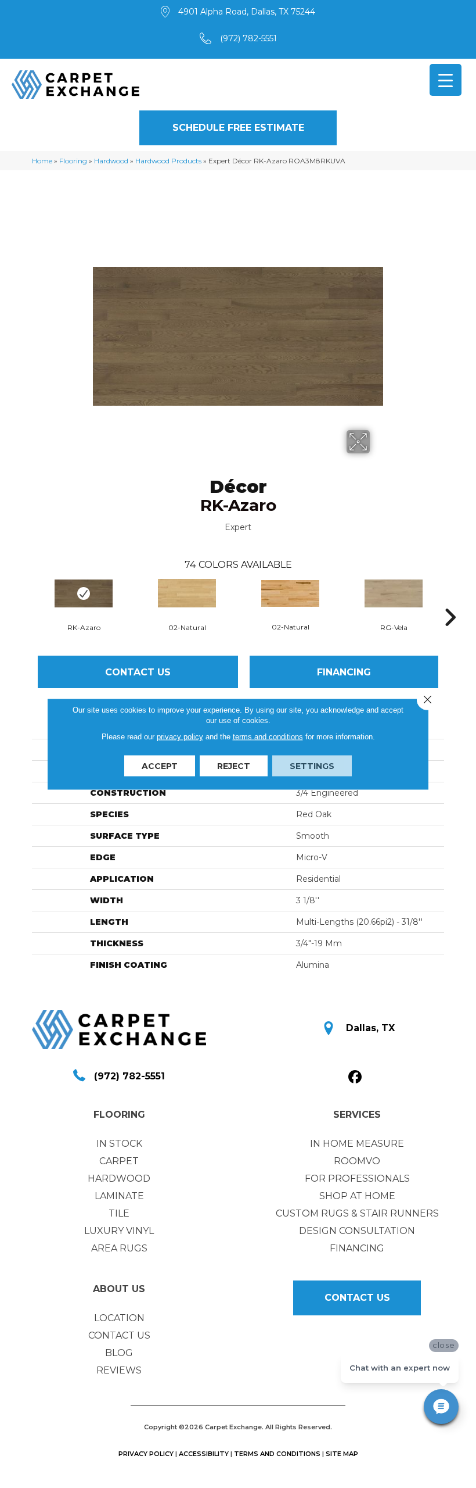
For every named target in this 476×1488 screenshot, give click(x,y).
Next (450, 600)
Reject (233, 766)
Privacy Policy (146, 1454)
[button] (238, 127)
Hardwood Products (168, 160)
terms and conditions (268, 736)
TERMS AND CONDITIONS (277, 1454)
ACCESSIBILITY (204, 1454)
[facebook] (355, 1077)
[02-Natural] (187, 593)
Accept (160, 766)
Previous (26, 600)
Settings (312, 766)
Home (42, 160)
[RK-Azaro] (83, 593)
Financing (344, 672)
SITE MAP (342, 1454)
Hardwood (111, 160)
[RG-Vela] (393, 593)
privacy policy (180, 736)
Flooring (73, 160)
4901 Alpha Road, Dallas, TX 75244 (246, 11)
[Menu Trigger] (445, 80)
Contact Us (138, 672)
